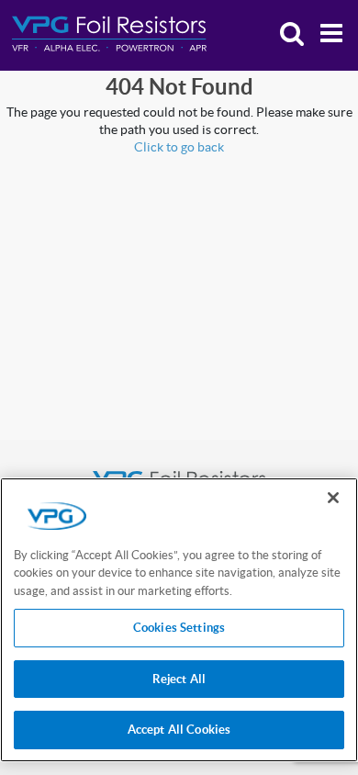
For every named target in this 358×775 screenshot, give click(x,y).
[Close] (333, 497)
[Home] (109, 34)
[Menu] (326, 35)
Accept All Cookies (179, 729)
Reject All (179, 679)
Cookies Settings (179, 628)
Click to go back (179, 147)
